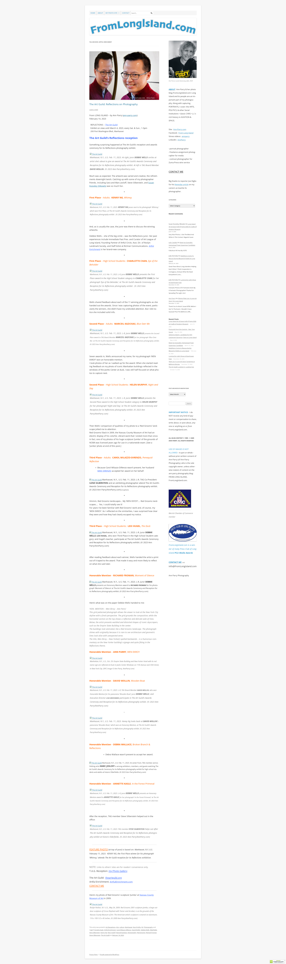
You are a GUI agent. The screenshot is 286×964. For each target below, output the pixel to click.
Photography (148, 927)
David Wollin (136, 930)
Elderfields (153, 930)
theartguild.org (113, 877)
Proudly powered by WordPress (109, 955)
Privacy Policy (93, 955)
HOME (92, 13)
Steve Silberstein (94, 935)
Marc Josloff (112, 933)
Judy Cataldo (173, 243)
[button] (151, 13)
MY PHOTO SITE (111, 13)
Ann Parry (172, 298)
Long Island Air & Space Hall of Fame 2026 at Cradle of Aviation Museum (183, 226)
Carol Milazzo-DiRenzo (124, 930)
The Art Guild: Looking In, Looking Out (181, 367)
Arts (117, 927)
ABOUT (100, 13)
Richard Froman (151, 933)
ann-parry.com (130, 115)
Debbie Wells (145, 930)
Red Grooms (141, 933)
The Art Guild (111, 124)
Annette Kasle (98, 930)
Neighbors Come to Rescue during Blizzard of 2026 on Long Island (182, 258)
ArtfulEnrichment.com (121, 881)
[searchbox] (142, 13)
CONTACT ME (96, 885)
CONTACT (125, 13)
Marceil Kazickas (121, 933)
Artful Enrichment (110, 930)
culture (122, 927)
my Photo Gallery (118, 871)
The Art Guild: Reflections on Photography (113, 104)
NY (142, 927)
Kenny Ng (104, 933)
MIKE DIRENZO (104, 471)
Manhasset (128, 927)
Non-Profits (137, 927)
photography (132, 933)
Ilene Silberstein (94, 933)
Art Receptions (111, 927)
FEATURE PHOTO (98, 849)
